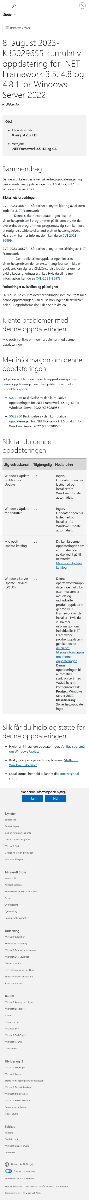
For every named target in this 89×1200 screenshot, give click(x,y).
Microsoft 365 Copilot (16, 1035)
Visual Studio (11, 1113)
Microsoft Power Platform (17, 1100)
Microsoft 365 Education (17, 956)
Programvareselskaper (16, 1107)
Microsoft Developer (15, 1067)
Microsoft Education (15, 936)
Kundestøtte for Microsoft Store (21, 891)
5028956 (15, 397)
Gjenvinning (11, 911)
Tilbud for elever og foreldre (19, 976)
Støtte (7, 14)
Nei (55, 798)
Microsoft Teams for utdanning (20, 950)
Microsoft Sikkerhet (14, 1008)
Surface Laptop (12, 826)
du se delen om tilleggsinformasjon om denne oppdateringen (70, 652)
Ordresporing (11, 904)
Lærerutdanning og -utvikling (19, 969)
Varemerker (62, 1186)
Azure (8, 1015)
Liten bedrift (11, 1048)
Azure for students (14, 983)
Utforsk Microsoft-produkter (19, 852)
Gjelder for (12, 104)
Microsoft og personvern (17, 1145)
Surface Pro (10, 819)
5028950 (15, 416)
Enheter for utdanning (16, 943)
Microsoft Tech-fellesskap (18, 1087)
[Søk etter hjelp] (14, 5)
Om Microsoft (12, 1139)
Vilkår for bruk (46, 1186)
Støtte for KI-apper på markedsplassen (24, 1080)
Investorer (10, 1152)
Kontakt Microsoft (14, 1186)
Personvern (31, 1186)
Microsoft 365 (12, 846)
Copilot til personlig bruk (17, 839)
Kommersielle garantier (17, 917)
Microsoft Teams (13, 1041)
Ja (32, 798)
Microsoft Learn (13, 1073)
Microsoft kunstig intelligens (19, 1002)
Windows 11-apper (14, 859)
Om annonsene (12, 1192)
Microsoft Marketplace (16, 1093)
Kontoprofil (10, 878)
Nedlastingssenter (14, 884)
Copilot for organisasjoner (18, 832)
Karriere (9, 1132)
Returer (9, 898)
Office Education (13, 963)
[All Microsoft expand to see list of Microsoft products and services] (5, 6)
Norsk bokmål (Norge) (22, 1164)
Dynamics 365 (12, 1021)
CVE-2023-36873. (48, 278)
